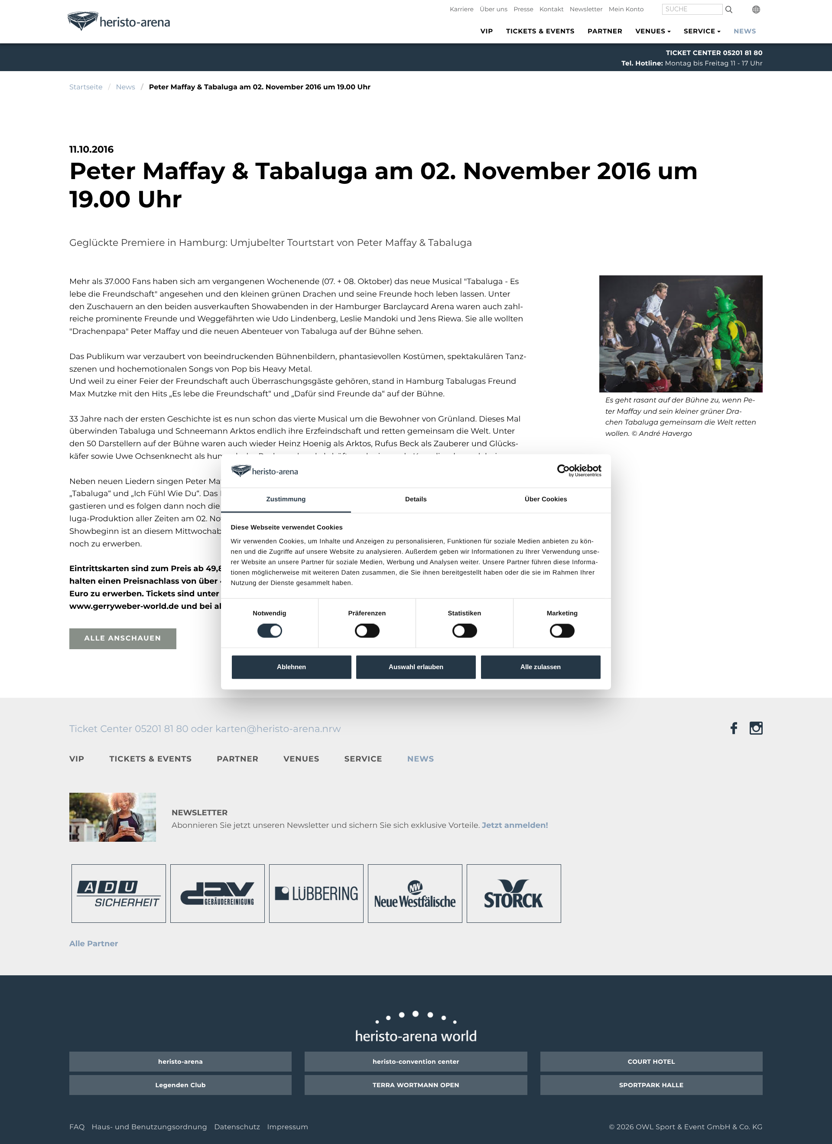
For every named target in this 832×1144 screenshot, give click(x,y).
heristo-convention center (416, 1062)
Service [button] (699, 31)
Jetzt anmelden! (515, 825)
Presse (523, 9)
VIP (487, 31)
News (745, 31)
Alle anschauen (123, 638)
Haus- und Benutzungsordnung (149, 1127)
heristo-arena (180, 1062)
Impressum (287, 1127)
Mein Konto (626, 9)
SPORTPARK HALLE (651, 1085)
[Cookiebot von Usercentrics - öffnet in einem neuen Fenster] (563, 470)
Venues (301, 759)
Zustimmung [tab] (286, 499)
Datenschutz (237, 1127)
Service (363, 759)
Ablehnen (291, 666)
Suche (729, 9)
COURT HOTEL (651, 1062)
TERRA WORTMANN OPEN (416, 1085)
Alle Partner (93, 943)
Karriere (462, 9)
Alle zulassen (540, 666)
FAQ (76, 1127)
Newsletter (586, 9)
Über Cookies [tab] (546, 499)
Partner (605, 31)
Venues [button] (650, 31)
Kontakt (552, 9)
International (757, 9)
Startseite (86, 87)
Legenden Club (181, 1085)
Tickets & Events (540, 31)
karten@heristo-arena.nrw (278, 729)
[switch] (367, 631)
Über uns (493, 9)
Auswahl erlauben (416, 666)
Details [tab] (416, 499)
